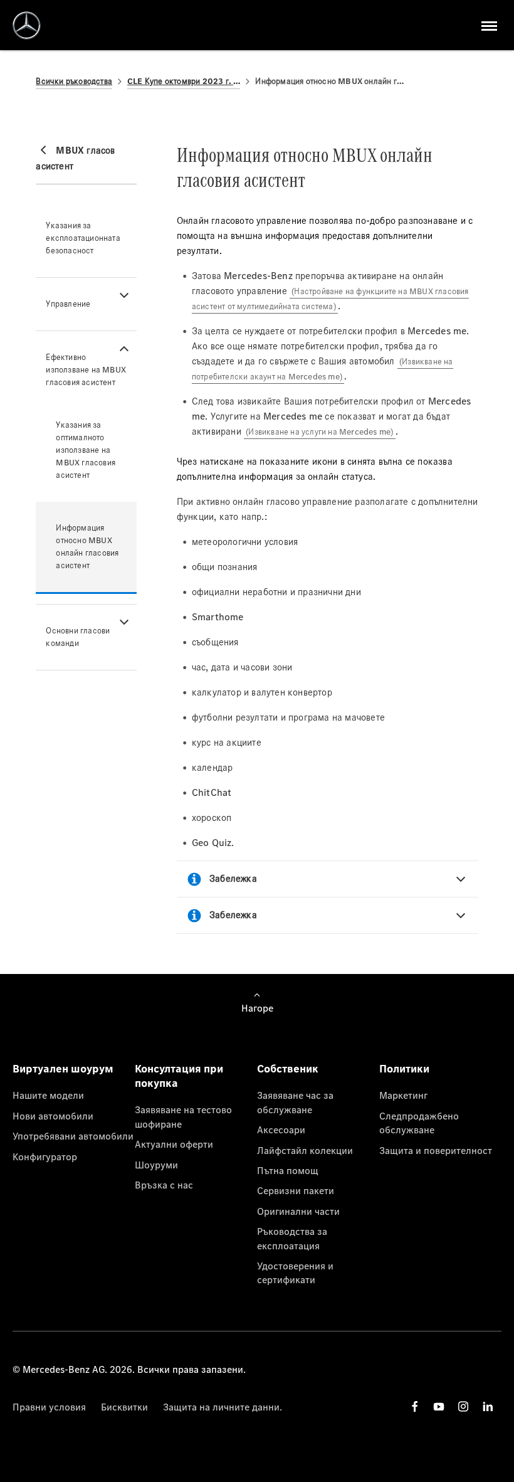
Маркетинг (403, 1095)
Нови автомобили (53, 1115)
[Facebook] (414, 1406)
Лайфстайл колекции (305, 1150)
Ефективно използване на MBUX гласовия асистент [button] (86, 369)
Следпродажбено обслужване (419, 1122)
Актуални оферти (174, 1144)
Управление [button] (68, 304)
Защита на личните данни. (222, 1406)
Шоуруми (156, 1164)
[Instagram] (463, 1406)
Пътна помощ (287, 1170)
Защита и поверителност (435, 1150)
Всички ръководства (74, 81)
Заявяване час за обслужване (295, 1102)
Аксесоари (281, 1129)
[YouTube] (438, 1406)
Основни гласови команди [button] (78, 637)
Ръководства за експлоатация (292, 1238)
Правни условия (49, 1406)
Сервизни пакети (295, 1190)
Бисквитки (124, 1406)
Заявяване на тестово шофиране (183, 1116)
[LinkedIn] (487, 1406)
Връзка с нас (164, 1184)
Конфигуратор (45, 1156)
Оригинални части (298, 1211)
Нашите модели (48, 1095)
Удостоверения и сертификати (295, 1272)
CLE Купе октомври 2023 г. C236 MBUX (183, 81)
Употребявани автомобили (73, 1136)
